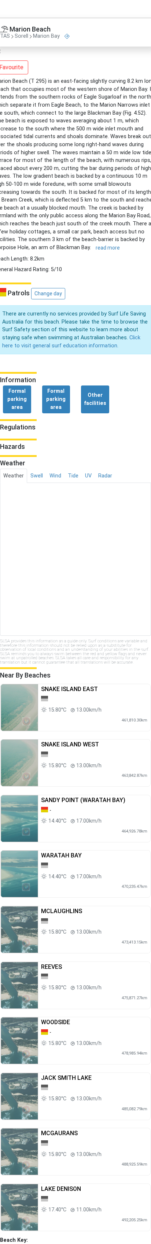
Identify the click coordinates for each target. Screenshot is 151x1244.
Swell (36, 476)
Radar (105, 476)
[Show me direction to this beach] (67, 36)
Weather (13, 476)
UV (88, 476)
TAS (5, 36)
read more (108, 248)
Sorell (21, 36)
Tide (73, 476)
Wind (55, 476)
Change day (48, 293)
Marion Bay (46, 36)
